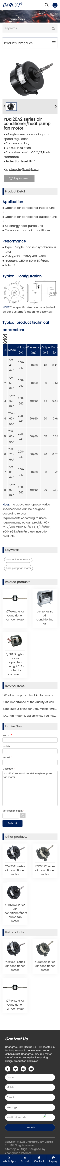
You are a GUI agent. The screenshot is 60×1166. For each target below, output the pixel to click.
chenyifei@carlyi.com (23, 169)
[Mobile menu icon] (55, 5)
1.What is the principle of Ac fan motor (27, 695)
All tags (22, 1149)
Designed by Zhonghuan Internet (25, 1151)
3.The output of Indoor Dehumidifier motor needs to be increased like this (30, 709)
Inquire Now (21, 178)
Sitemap (10, 1149)
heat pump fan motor (18, 568)
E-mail (25, 1161)
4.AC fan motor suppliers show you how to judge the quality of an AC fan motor (30, 716)
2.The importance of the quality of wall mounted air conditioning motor (30, 702)
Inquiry (53, 1161)
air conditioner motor (18, 560)
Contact (39, 1161)
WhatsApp (9, 1161)
